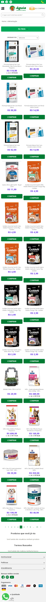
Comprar (11, 77)
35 (37, 527)
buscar (43, 15)
